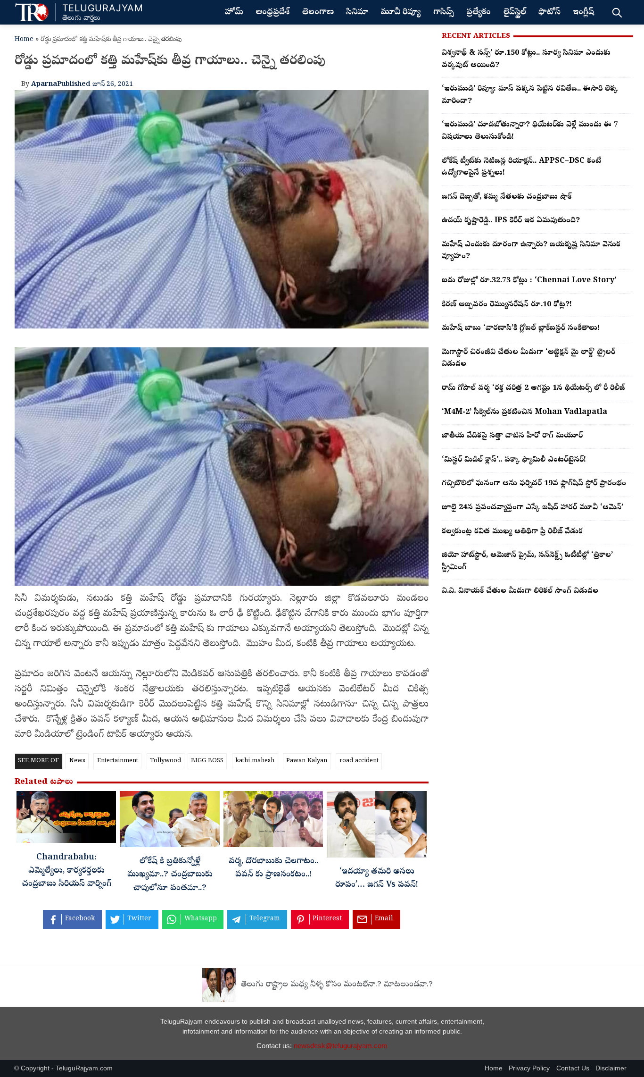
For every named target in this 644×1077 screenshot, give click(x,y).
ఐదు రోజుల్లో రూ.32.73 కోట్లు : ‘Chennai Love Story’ (529, 281)
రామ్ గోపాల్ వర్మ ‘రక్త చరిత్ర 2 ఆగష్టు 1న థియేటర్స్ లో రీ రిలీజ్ (533, 388)
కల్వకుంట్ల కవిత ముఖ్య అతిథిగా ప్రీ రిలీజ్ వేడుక (512, 532)
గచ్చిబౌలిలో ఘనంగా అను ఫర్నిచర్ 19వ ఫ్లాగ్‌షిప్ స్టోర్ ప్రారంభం (534, 484)
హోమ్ (234, 12)
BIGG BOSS (207, 761)
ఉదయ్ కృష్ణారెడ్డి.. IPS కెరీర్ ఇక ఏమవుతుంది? (511, 221)
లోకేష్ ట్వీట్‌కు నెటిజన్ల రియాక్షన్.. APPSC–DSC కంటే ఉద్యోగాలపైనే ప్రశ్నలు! (521, 167)
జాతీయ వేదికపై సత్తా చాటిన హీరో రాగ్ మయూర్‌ (512, 436)
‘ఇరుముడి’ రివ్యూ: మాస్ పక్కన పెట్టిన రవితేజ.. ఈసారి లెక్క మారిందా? (530, 95)
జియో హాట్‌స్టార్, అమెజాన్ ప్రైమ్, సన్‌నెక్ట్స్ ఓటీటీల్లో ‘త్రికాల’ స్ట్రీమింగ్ (527, 561)
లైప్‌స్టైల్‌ (515, 12)
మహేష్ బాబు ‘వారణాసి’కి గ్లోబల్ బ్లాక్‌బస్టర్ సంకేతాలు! (521, 328)
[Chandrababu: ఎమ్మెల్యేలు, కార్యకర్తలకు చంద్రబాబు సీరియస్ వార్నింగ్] (66, 819)
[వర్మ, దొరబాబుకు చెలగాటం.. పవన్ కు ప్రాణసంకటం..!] (273, 821)
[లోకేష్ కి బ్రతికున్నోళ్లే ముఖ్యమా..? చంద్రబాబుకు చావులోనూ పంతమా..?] (169, 821)
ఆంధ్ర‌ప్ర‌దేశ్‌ (272, 12)
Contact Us (572, 1068)
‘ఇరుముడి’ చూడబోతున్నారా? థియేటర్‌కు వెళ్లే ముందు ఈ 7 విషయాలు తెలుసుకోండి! (530, 131)
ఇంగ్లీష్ (583, 12)
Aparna (44, 84)
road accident (359, 761)
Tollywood (165, 761)
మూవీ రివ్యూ (400, 12)
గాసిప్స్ (443, 12)
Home (24, 39)
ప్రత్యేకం (478, 12)
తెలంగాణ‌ (318, 12)
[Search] (617, 12)
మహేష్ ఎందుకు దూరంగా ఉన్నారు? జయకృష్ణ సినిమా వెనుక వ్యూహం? (531, 251)
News (77, 761)
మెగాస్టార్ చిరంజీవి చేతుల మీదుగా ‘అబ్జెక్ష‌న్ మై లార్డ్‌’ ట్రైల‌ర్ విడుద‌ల (528, 358)
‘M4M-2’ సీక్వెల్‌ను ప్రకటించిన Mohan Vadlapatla (524, 412)
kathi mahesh (254, 761)
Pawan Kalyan (306, 761)
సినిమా (357, 12)
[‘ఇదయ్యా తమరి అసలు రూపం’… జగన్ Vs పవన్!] (376, 827)
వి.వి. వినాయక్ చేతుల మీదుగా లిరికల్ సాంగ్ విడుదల (520, 591)
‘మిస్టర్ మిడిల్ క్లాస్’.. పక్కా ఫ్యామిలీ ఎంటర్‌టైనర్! (514, 460)
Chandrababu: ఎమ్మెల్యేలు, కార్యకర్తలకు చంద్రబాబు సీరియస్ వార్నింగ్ (66, 871)
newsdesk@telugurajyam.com (341, 1046)
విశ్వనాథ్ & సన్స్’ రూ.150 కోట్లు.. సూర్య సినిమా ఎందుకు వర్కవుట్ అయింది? (526, 59)
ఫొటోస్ (549, 12)
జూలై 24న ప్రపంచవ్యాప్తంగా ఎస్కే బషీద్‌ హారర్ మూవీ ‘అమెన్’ (532, 508)
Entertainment (117, 761)
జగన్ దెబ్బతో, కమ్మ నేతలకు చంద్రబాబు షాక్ (506, 197)
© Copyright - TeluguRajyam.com (63, 1068)
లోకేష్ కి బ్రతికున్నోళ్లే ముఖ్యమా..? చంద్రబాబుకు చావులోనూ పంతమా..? (170, 875)
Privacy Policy (529, 1068)
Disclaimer (611, 1068)
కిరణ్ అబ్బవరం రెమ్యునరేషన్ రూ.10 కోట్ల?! (507, 305)
